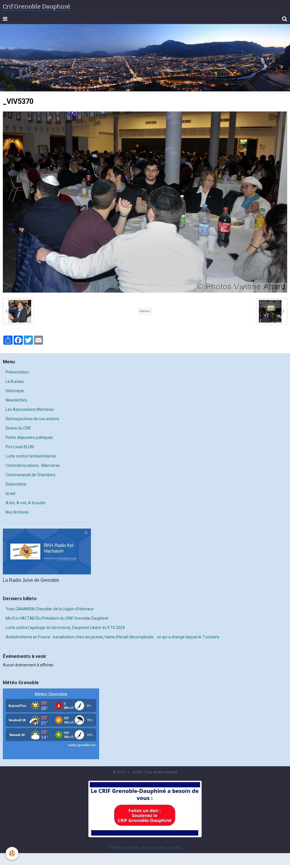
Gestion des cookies (162, 847)
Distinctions (16, 484)
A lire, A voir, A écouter (26, 503)
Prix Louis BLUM (20, 447)
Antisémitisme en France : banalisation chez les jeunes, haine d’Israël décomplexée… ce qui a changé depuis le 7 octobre (112, 637)
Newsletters (16, 400)
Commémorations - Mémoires (33, 465)
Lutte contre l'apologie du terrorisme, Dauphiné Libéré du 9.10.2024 (65, 627)
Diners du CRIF (18, 428)
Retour (145, 311)
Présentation (17, 372)
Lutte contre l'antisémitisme (31, 456)
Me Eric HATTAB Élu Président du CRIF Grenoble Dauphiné (57, 618)
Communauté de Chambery (31, 475)
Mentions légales (125, 847)
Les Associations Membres (30, 409)
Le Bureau (15, 381)
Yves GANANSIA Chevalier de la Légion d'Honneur (50, 609)
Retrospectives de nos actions (32, 419)
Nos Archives (17, 512)
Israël (10, 493)
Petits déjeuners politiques (29, 437)
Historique (15, 391)
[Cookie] (12, 853)
